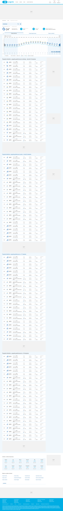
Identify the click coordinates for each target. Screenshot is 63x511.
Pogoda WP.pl (4, 20)
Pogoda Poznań (16, 501)
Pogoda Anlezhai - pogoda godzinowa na (11, 254)
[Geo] (20, 24)
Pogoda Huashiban (27, 477)
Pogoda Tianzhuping (38, 479)
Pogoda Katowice (51, 499)
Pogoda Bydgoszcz (16, 499)
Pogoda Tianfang (16, 475)
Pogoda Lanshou (4, 477)
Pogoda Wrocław (4, 502)
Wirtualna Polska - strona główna (4, 2)
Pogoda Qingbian (27, 479)
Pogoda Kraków (16, 500)
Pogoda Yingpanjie (16, 479)
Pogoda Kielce (4, 500)
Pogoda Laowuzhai (4, 479)
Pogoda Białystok (4, 499)
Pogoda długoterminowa (32, 33)
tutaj (19, 509)
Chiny (8, 20)
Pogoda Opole (4, 501)
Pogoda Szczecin (39, 501)
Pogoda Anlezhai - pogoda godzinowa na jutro (12, 154)
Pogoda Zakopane (16, 502)
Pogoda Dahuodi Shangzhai (17, 477)
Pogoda (11, 2)
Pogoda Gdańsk (28, 499)
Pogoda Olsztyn (51, 500)
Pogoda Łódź (39, 500)
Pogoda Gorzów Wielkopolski (41, 499)
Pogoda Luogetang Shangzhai (39, 477)
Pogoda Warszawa (51, 501)
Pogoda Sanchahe (4, 475)
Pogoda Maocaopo (27, 475)
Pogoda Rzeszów (28, 501)
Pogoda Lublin (27, 500)
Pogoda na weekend (51, 33)
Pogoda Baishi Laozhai (39, 475)
